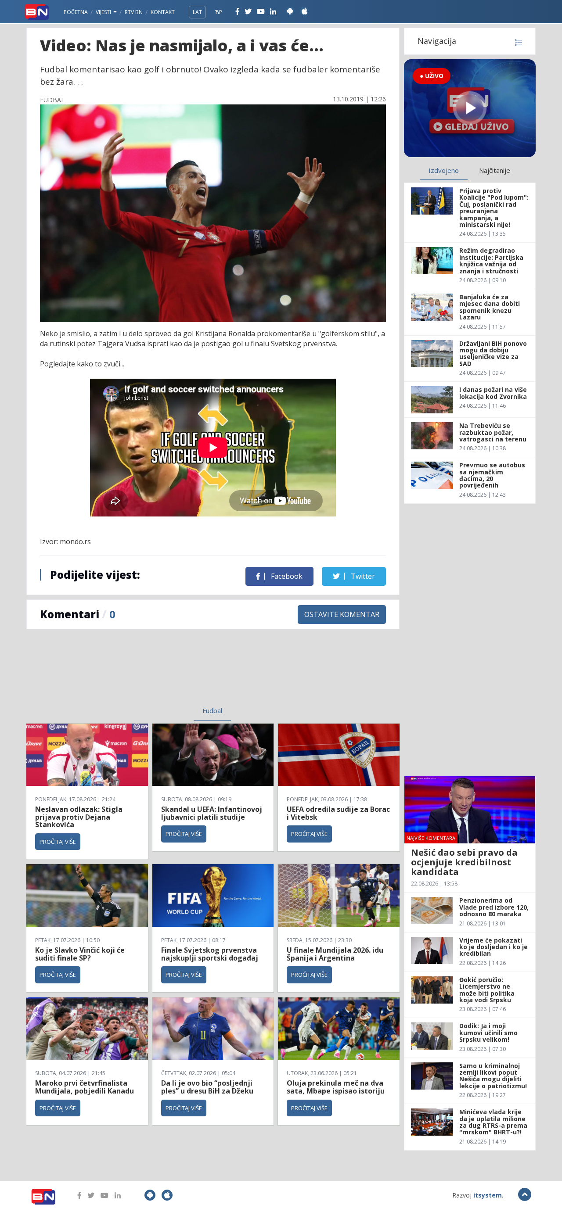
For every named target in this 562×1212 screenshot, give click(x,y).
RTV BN (134, 12)
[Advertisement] (141, 673)
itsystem (487, 1195)
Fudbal (212, 710)
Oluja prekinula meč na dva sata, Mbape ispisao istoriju (336, 1087)
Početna (76, 12)
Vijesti (104, 12)
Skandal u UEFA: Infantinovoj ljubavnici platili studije (211, 813)
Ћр (218, 12)
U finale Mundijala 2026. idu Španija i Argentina (335, 954)
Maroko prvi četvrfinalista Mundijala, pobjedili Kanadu (84, 1087)
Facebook (286, 576)
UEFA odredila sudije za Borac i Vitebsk (338, 813)
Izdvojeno (444, 170)
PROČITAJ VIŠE (58, 842)
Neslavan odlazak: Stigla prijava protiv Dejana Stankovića (78, 816)
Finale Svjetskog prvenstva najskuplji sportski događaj (210, 954)
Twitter (362, 576)
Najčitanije (494, 170)
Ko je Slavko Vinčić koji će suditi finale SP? (80, 954)
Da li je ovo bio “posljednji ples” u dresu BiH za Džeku (207, 1087)
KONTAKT (163, 12)
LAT (197, 12)
